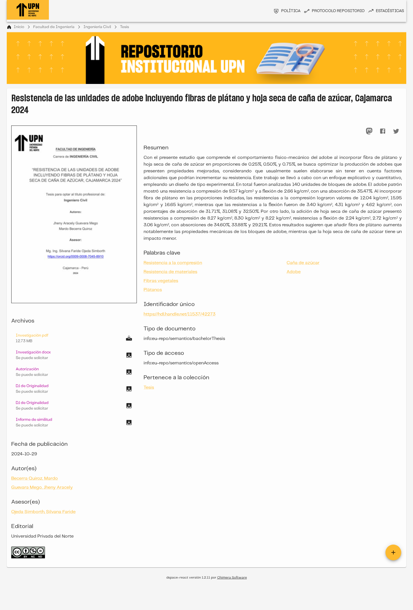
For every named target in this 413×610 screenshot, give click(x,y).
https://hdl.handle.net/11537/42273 (179, 314)
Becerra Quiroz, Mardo (34, 478)
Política (291, 11)
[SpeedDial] (393, 552)
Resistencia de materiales (170, 272)
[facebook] (382, 131)
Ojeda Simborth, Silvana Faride (43, 512)
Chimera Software (232, 577)
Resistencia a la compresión (173, 263)
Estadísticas (390, 11)
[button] (74, 355)
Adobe (294, 272)
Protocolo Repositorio (338, 11)
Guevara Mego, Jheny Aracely (42, 487)
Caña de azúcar (303, 263)
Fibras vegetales (161, 281)
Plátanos (153, 290)
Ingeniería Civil (97, 27)
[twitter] (396, 131)
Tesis (124, 27)
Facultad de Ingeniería (53, 27)
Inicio (19, 27)
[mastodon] (369, 131)
